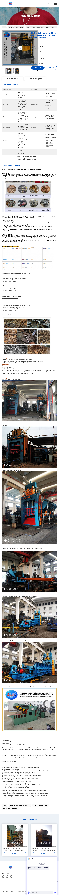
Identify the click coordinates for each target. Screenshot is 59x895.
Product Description (35, 79)
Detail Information (13, 79)
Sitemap (12, 891)
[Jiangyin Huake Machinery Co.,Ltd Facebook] (3, 877)
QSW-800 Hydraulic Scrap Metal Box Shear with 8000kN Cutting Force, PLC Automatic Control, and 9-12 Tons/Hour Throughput (15, 849)
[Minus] (55, 859)
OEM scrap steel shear (40, 805)
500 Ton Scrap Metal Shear (10, 808)
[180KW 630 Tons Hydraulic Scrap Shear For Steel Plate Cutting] (20, 48)
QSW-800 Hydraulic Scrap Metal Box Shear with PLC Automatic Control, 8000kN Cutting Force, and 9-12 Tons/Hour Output (44, 849)
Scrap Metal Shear (19, 27)
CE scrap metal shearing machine (20, 805)
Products (10, 27)
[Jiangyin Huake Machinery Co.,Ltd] (10, 3)
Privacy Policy (5, 891)
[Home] (10, 869)
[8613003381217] (7, 877)
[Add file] (29, 892)
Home (4, 27)
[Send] (55, 892)
